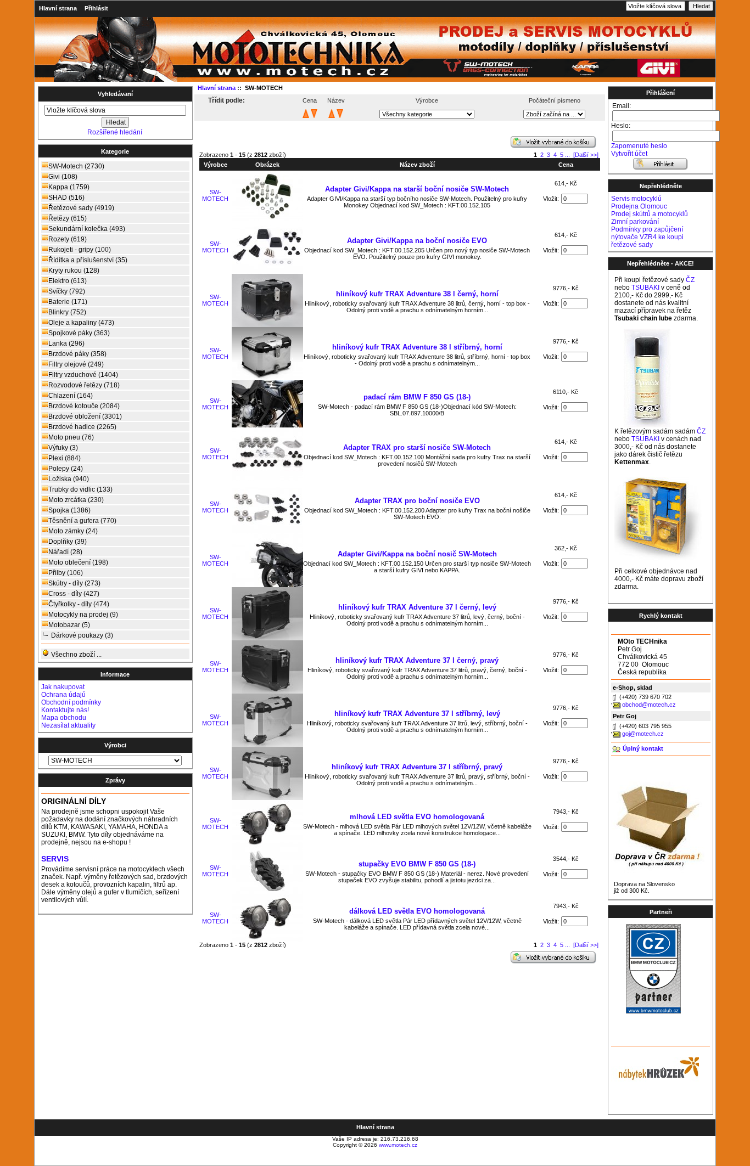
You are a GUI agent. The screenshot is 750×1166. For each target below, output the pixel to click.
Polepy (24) (65, 468)
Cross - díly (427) (73, 594)
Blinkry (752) (67, 312)
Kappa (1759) (68, 187)
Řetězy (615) (67, 218)
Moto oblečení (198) (78, 562)
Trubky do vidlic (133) (80, 489)
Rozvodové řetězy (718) (84, 385)
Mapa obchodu (63, 718)
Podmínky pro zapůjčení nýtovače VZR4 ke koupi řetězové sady (647, 237)
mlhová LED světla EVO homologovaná (417, 817)
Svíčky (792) (66, 291)
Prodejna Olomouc (639, 206)
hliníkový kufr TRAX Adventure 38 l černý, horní (417, 294)
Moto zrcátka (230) (76, 500)
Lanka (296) (66, 343)
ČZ (690, 280)
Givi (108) (62, 177)
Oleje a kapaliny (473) (81, 322)
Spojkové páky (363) (79, 333)
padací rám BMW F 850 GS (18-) (417, 397)
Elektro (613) (67, 281)
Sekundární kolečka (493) (86, 229)
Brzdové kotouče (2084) (84, 406)
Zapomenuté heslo (639, 146)
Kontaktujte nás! (65, 710)
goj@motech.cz (643, 733)
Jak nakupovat (63, 687)
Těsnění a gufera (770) (82, 521)
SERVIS (55, 859)
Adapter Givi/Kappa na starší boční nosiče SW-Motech (417, 189)
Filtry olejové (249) (76, 364)
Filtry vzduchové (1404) (83, 375)
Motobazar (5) (69, 625)
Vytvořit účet (629, 153)
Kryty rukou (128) (73, 270)
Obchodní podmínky (71, 702)
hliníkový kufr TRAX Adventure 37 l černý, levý (417, 607)
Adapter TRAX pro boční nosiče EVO (417, 501)
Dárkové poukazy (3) (82, 635)
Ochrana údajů (63, 695)
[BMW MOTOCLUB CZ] (653, 1011)
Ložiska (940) (68, 479)
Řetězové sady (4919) (81, 208)
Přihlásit (96, 8)
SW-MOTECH (215, 195)
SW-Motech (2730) (76, 166)
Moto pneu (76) (71, 437)
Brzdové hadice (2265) (82, 427)
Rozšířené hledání (114, 132)
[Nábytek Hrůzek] (655, 1067)
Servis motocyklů (636, 198)
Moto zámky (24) (73, 531)
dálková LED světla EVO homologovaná (417, 911)
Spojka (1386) (69, 510)
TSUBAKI (645, 287)
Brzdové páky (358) (77, 354)
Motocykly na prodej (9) (83, 614)
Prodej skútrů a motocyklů (649, 214)
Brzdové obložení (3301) (85, 416)
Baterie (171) (67, 302)
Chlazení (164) (70, 395)
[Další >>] (585, 154)
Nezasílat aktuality (68, 725)
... (567, 154)
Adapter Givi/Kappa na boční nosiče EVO (417, 240)
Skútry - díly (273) (74, 583)
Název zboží (417, 164)
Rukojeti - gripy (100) (79, 250)
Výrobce (215, 164)
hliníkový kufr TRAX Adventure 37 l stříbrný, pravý (417, 767)
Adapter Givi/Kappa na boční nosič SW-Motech (417, 554)
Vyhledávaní (115, 94)
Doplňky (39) (67, 541)
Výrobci (115, 745)
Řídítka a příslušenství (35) (87, 260)
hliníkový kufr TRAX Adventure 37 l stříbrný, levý (417, 713)
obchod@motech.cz (649, 704)
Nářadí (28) (65, 552)
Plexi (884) (64, 458)
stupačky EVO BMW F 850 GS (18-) (417, 864)
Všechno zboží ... (75, 654)
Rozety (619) (67, 239)
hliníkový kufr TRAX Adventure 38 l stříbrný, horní (417, 347)
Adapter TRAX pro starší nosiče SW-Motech (417, 447)
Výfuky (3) (63, 448)
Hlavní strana (58, 8)
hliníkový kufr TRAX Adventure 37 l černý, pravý (417, 660)
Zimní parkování (635, 222)
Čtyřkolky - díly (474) (78, 604)
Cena (565, 164)
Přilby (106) (65, 573)
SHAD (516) (66, 197)
